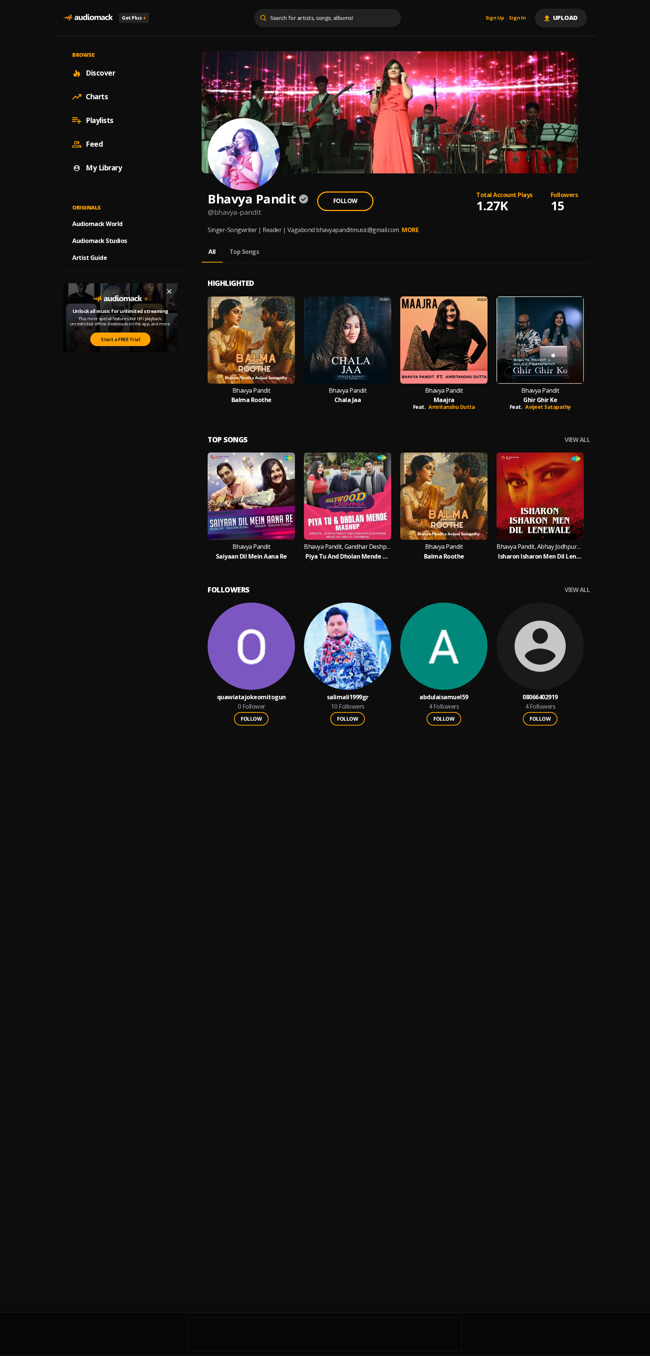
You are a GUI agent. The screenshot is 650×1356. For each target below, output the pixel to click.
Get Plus (134, 17)
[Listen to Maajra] (443, 340)
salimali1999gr (348, 697)
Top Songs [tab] (244, 252)
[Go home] (88, 17)
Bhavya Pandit (251, 391)
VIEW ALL (577, 440)
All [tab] (212, 252)
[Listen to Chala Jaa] (347, 340)
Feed (94, 144)
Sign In (517, 18)
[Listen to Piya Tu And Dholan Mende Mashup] (347, 496)
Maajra (444, 400)
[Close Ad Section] (169, 291)
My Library (104, 168)
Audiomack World (97, 224)
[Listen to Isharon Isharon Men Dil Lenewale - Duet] (540, 496)
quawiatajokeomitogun (251, 697)
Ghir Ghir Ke (540, 400)
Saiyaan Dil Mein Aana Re (251, 556)
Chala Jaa (347, 400)
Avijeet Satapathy (548, 406)
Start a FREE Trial (120, 339)
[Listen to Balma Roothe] (251, 340)
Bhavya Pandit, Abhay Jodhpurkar (540, 547)
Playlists (100, 120)
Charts (97, 97)
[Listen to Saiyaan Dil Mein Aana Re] (251, 496)
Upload (565, 18)
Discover (100, 73)
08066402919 (540, 697)
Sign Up (495, 18)
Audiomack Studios (99, 241)
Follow (345, 201)
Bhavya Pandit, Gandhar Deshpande (347, 547)
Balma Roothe (251, 400)
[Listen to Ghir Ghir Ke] (540, 340)
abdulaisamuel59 (443, 697)
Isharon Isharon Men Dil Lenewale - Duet (540, 556)
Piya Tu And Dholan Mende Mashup (347, 556)
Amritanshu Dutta (451, 406)
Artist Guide (89, 258)
